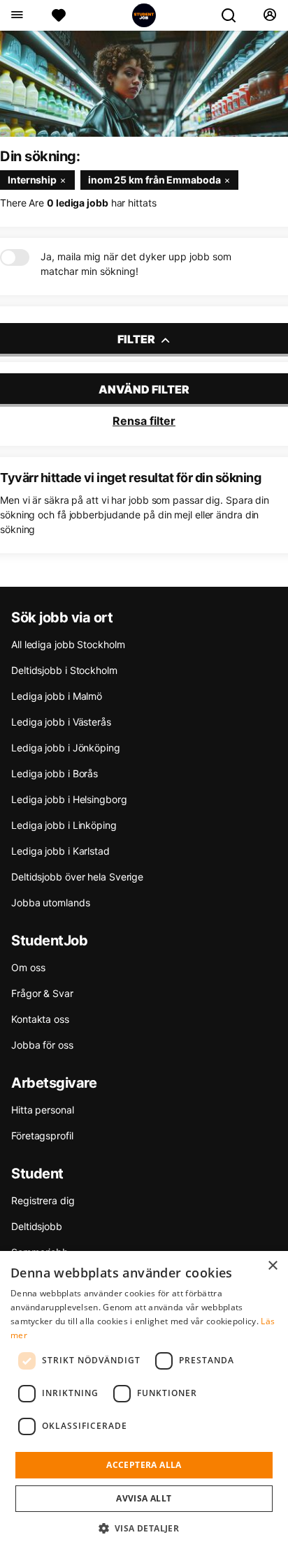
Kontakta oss (40, 1019)
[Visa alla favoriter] (58, 15)
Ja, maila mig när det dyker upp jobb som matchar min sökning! (136, 263)
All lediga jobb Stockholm (68, 644)
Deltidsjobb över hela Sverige (77, 877)
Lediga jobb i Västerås (61, 722)
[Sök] (234, 15)
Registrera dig (43, 1200)
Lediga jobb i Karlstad (60, 851)
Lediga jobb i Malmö (56, 696)
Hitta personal (42, 1110)
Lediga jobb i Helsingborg (69, 799)
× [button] (272, 1266)
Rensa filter (144, 421)
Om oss (28, 967)
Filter (137, 339)
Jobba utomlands (50, 902)
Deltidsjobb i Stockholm (64, 670)
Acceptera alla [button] (144, 1465)
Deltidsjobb (36, 1226)
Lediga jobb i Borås (54, 773)
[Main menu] (16, 15)
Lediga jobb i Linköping (64, 825)
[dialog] (144, 1401)
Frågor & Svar (42, 993)
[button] (144, 1528)
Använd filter (144, 389)
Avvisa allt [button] (143, 1498)
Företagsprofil (42, 1135)
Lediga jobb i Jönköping (65, 748)
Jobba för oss (42, 1045)
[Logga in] (269, 15)
